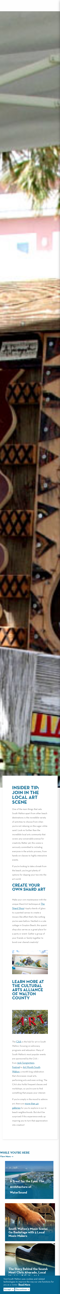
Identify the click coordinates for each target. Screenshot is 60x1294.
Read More (24, 1284)
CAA (18, 1041)
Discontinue (21, 1289)
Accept (7, 1289)
